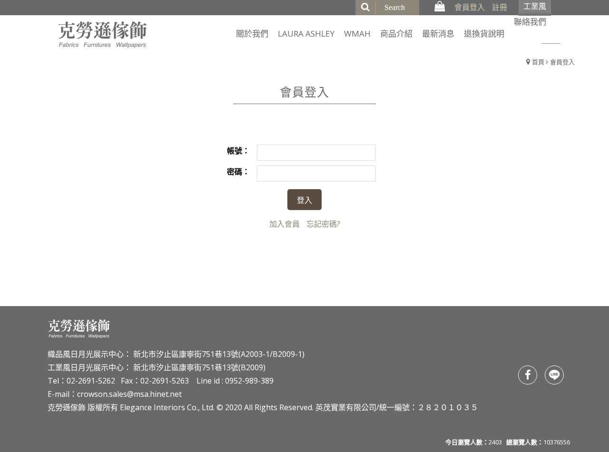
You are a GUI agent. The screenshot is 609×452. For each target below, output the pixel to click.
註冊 (499, 7)
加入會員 (284, 224)
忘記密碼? (323, 224)
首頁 (538, 62)
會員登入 (469, 7)
